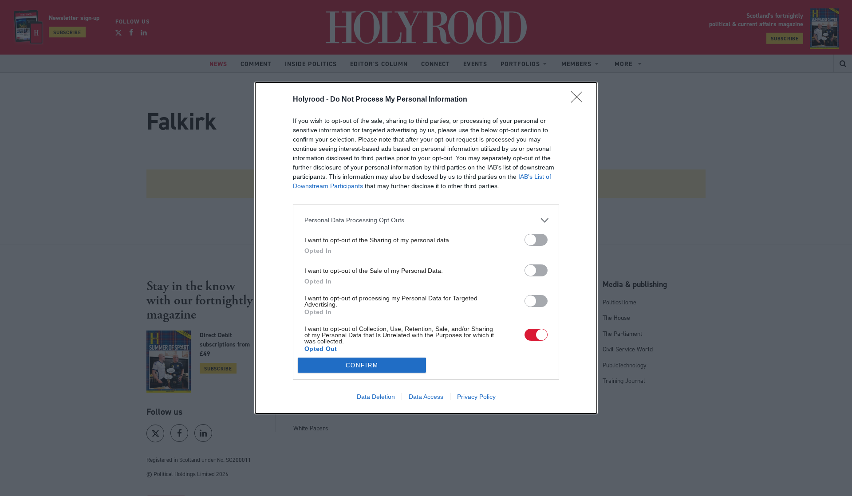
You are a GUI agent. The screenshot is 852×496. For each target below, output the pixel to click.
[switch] (536, 240)
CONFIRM (362, 365)
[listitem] (426, 220)
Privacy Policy (476, 396)
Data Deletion (376, 396)
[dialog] (426, 248)
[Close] (579, 99)
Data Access (426, 396)
